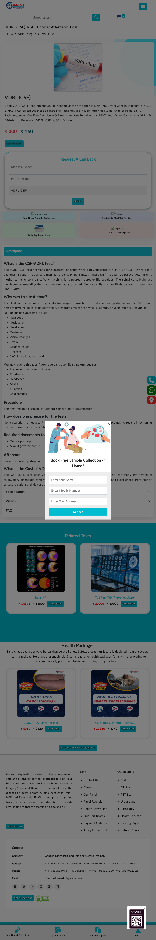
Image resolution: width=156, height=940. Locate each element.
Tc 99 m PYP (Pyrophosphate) (115, 597)
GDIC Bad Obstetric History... (115, 722)
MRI (123, 780)
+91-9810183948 (56, 871)
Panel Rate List (93, 801)
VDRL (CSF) (25, 34)
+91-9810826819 (103, 871)
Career (88, 787)
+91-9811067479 (80, 871)
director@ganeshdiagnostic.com (63, 878)
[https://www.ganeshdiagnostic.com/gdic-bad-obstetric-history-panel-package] (115, 693)
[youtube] (40, 887)
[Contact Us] (151, 381)
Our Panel (90, 794)
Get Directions (23, 898)
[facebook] (15, 887)
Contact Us (15, 827)
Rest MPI (41, 597)
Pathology (127, 809)
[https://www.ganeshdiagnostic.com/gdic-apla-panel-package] (41, 693)
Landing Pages (130, 823)
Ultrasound (128, 801)
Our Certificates (94, 816)
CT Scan (126, 787)
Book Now (55, 604)
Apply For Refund (95, 830)
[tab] (78, 251)
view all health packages (76, 748)
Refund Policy (130, 830)
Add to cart (14, 144)
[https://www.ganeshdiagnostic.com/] (15, 5)
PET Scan (127, 794)
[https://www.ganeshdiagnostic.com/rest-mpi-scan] (41, 568)
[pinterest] (49, 887)
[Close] (135, 23)
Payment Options (95, 823)
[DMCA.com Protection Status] (42, 897)
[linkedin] (57, 887)
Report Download (95, 809)
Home (9, 34)
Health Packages (132, 816)
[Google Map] (151, 401)
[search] (96, 17)
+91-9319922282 (127, 871)
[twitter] (23, 887)
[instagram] (32, 887)
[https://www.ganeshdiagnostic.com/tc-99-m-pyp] (115, 568)
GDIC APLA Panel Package (41, 722)
